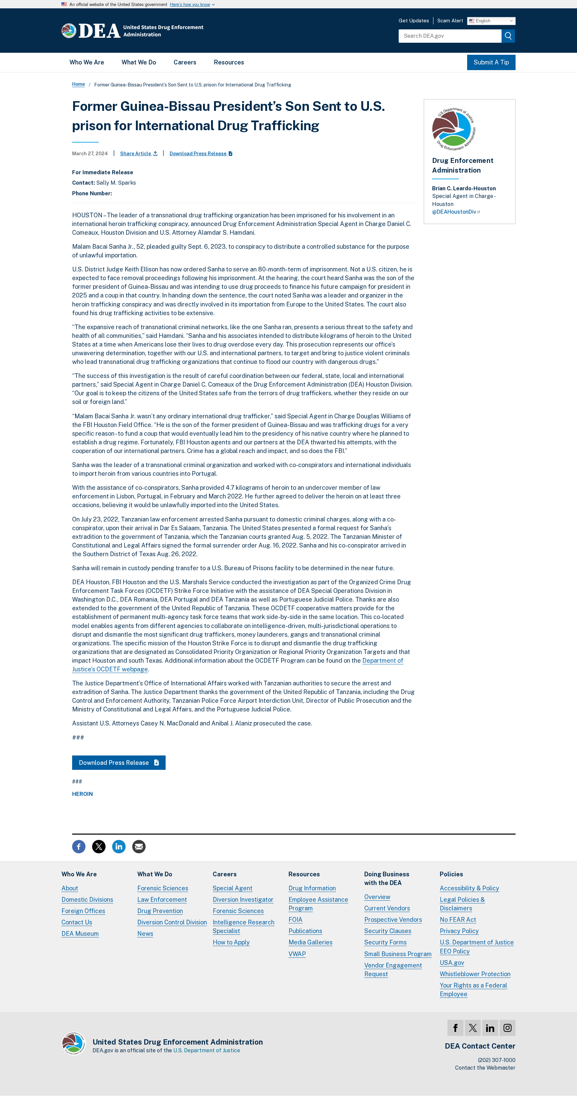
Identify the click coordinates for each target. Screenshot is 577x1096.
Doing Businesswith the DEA (386, 878)
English (482, 20)
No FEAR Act (458, 919)
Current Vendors (387, 908)
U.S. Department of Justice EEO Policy (477, 946)
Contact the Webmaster (485, 1068)
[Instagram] (508, 1028)
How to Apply (231, 942)
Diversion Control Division (172, 922)
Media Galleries (310, 942)
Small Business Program (398, 953)
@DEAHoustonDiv (454, 212)
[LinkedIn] (490, 1028)
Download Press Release (198, 153)
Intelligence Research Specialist (243, 926)
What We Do (139, 62)
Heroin (82, 794)
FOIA (295, 919)
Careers (185, 62)
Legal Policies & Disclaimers (462, 904)
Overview (377, 896)
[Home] (152, 30)
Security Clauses (387, 930)
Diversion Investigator (243, 899)
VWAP (297, 953)
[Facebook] (455, 1028)
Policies (451, 874)
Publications (305, 930)
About (69, 888)
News (145, 933)
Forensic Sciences (162, 888)
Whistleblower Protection (475, 973)
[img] (508, 36)
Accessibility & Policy (469, 888)
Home (78, 84)
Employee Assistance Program (318, 904)
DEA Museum (80, 933)
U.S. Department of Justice (206, 1050)
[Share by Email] (139, 846)
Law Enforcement (162, 899)
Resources (229, 62)
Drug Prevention (160, 910)
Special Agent (232, 888)
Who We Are (86, 62)
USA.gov (452, 962)
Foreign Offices (83, 910)
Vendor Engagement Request (393, 969)
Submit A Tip (491, 62)
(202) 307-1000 (497, 1060)
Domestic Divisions (87, 899)
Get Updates (414, 20)
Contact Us (76, 922)
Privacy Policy (459, 930)
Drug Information (312, 888)
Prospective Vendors (393, 919)
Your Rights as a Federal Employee (473, 990)
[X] (473, 1028)
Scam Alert (450, 20)
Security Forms (385, 942)
